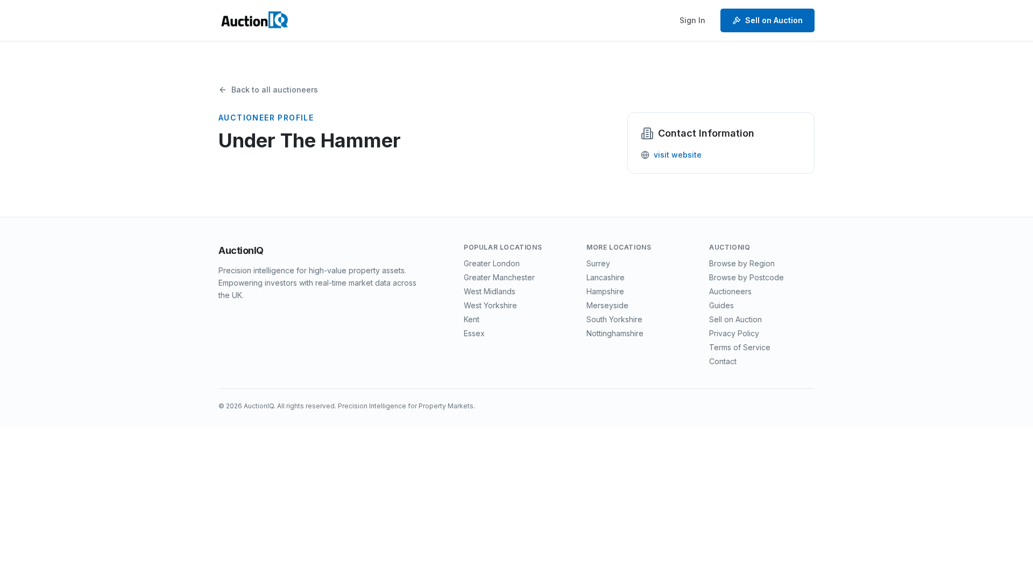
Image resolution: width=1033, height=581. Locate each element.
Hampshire (605, 291)
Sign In (692, 20)
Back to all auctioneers (274, 89)
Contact (723, 361)
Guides (721, 305)
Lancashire (605, 277)
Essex (474, 333)
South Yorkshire (614, 319)
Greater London (492, 263)
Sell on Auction (774, 20)
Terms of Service (739, 347)
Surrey (598, 263)
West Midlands (489, 291)
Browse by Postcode (746, 277)
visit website (678, 154)
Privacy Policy (734, 333)
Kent (471, 319)
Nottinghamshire (614, 333)
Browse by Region (742, 263)
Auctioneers (730, 291)
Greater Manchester (499, 277)
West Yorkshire (490, 305)
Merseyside (607, 305)
